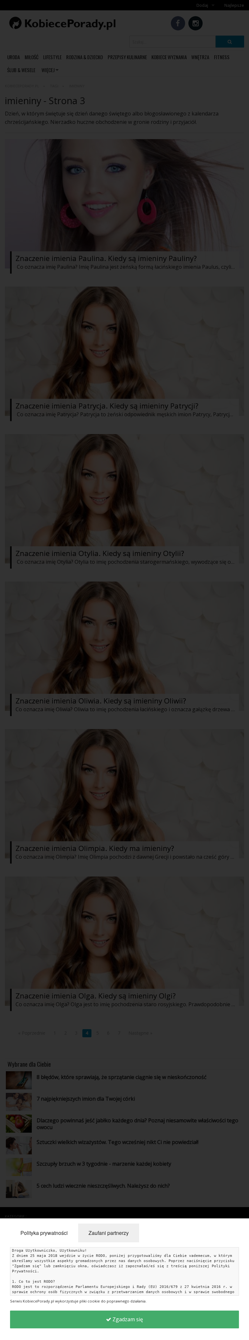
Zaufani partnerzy (109, 1233)
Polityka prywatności (44, 1233)
